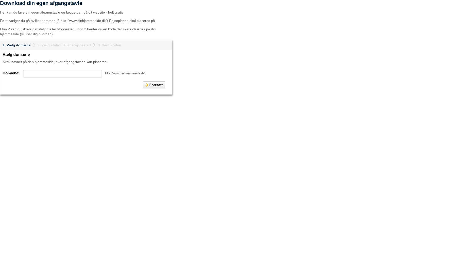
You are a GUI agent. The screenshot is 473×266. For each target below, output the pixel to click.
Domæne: (11, 73)
